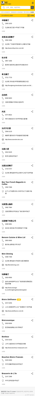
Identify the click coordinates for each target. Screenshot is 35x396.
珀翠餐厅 (5, 274)
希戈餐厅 (5, 74)
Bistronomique (8, 320)
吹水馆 (4, 58)
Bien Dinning (7, 254)
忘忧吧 (4, 95)
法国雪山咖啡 (7, 204)
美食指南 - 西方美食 (23, 12)
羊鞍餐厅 (5, 20)
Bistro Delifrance (9, 299)
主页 (2, 12)
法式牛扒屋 (6, 128)
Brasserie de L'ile (9, 373)
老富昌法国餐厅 (8, 37)
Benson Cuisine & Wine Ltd (13, 237)
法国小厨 (5, 149)
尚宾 (3, 112)
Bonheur (5, 337)
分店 (19, 299)
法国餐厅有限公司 (9, 221)
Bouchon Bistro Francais (12, 357)
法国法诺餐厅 (7, 166)
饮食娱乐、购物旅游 (10, 12)
